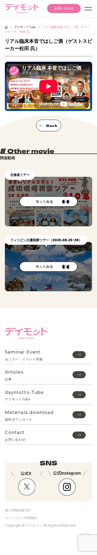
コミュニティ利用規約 (21, 518)
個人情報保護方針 (18, 510)
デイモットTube (25, 27)
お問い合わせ (64, 8)
